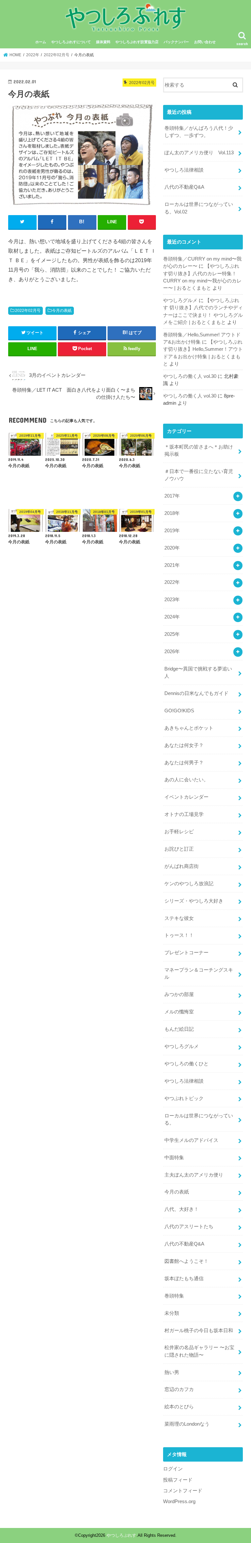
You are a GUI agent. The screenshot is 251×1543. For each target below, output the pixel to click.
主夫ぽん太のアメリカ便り (193, 1175)
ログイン (173, 1468)
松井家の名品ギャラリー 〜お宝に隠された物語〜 (199, 1351)
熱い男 (171, 1372)
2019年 (172, 530)
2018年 (172, 513)
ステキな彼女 (179, 918)
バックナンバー (176, 42)
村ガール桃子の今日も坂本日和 (198, 1330)
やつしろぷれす (121, 1535)
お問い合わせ (205, 42)
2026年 (172, 651)
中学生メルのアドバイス (191, 1140)
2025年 (172, 634)
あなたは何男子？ (184, 762)
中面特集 (174, 1157)
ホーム (40, 42)
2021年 (172, 565)
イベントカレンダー (186, 797)
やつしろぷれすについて (71, 42)
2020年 (172, 548)
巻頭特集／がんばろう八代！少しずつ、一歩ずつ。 (198, 132)
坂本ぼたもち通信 (184, 1278)
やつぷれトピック (184, 1098)
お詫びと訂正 (179, 849)
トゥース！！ (179, 935)
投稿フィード (177, 1480)
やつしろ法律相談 (184, 170)
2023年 (172, 599)
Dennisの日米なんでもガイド (196, 693)
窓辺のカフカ (179, 1389)
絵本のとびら (179, 1406)
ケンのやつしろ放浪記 (188, 883)
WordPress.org (179, 1501)
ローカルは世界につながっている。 (198, 1119)
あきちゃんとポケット (188, 728)
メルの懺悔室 (179, 1011)
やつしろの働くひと (186, 1063)
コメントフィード (182, 1490)
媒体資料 (103, 42)
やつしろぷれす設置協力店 (137, 42)
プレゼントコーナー (186, 952)
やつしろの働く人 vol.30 (189, 376)
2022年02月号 (28, 310)
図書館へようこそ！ (186, 1261)
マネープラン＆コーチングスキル (198, 973)
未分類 (171, 1313)
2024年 (172, 616)
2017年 (172, 496)
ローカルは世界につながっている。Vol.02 (198, 208)
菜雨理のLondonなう (186, 1424)
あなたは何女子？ (184, 745)
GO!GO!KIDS (179, 710)
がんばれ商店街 (181, 866)
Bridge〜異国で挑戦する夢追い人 (198, 672)
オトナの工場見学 (184, 814)
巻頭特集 (174, 1295)
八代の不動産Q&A (184, 187)
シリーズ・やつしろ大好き (193, 901)
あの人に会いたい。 (186, 779)
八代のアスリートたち (188, 1226)
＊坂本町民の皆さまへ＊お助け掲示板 (198, 450)
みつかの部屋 (179, 994)
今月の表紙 (62, 310)
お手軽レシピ (179, 831)
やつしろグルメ (180, 300)
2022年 (172, 582)
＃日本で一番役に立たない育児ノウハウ (198, 475)
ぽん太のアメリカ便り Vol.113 (199, 152)
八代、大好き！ (181, 1209)
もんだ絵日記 (179, 1029)
